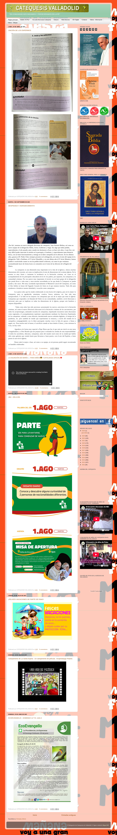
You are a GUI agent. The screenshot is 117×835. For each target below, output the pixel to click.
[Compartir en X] (54, 197)
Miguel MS (106, 825)
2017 (83, 450)
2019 (83, 445)
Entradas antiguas (69, 815)
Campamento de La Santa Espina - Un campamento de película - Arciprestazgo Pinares (40, 659)
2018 (83, 448)
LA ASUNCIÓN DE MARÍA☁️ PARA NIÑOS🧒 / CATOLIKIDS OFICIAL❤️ (35, 358)
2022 (83, 438)
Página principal (13, 20)
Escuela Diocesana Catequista (42, 20)
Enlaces (56, 20)
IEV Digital (76, 20)
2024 (83, 430)
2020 (83, 443)
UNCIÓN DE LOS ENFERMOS (19, 30)
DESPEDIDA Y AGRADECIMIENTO (21, 206)
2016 (83, 452)
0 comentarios (43, 196)
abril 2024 (84, 433)
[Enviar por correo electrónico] (51, 197)
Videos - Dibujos (13, 22)
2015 (83, 455)
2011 (83, 464)
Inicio (35, 815)
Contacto (84, 20)
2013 (83, 460)
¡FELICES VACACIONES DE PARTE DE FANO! (26, 599)
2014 (83, 457)
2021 (83, 440)
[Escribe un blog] (53, 197)
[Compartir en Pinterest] (58, 197)
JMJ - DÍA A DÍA (14, 397)
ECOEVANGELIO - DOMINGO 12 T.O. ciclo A (25, 718)
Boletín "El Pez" (25, 20)
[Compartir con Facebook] (56, 197)
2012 (83, 462)
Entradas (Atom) (21, 819)
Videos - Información (96, 20)
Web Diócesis (65, 20)
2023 (83, 436)
